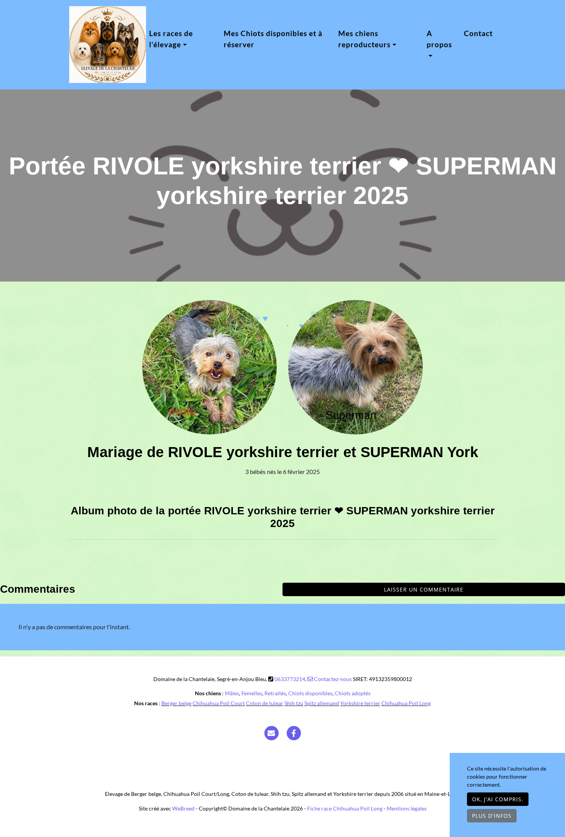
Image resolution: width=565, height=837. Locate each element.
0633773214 (289, 679)
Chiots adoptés (353, 693)
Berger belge (176, 703)
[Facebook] (294, 732)
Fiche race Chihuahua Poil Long (344, 808)
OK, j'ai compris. (497, 799)
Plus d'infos (492, 815)
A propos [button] (439, 39)
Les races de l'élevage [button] (171, 39)
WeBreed (183, 808)
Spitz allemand (321, 703)
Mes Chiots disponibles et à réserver (273, 39)
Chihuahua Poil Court (219, 703)
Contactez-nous (332, 679)
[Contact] (271, 732)
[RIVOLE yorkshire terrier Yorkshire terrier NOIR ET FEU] (209, 366)
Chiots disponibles (310, 693)
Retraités (275, 693)
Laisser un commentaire (424, 589)
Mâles (232, 693)
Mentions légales (407, 808)
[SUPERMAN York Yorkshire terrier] (355, 366)
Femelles (251, 693)
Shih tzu (293, 703)
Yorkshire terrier (360, 703)
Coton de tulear (264, 703)
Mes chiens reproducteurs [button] (364, 39)
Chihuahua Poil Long (406, 703)
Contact (478, 33)
